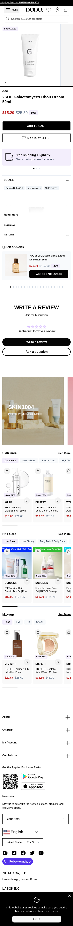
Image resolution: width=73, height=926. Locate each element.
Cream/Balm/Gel (14, 188)
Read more (11, 214)
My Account (9, 742)
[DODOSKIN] (34, 10)
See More (64, 453)
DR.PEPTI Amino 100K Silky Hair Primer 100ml (17, 671)
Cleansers (10, 460)
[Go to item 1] (33, 168)
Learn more (51, 911)
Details (9, 180)
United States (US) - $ (19, 842)
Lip (28, 622)
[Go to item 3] (39, 168)
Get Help (7, 729)
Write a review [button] (36, 342)
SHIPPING (9, 225)
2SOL (5, 91)
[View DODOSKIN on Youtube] (41, 853)
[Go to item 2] (36, 168)
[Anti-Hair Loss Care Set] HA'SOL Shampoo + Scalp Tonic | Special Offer (47, 590)
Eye (18, 622)
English (16, 832)
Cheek (39, 622)
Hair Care (10, 541)
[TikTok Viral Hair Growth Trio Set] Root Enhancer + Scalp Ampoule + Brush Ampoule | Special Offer (16, 590)
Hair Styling (28, 541)
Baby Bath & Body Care (52, 541)
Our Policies (9, 755)
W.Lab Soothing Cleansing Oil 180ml (15, 509)
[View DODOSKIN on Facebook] (23, 853)
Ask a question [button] (37, 351)
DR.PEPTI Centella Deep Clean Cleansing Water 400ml (47, 509)
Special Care (48, 460)
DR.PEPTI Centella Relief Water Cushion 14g (46, 671)
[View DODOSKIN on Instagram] (5, 853)
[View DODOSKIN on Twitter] (32, 853)
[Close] (69, 896)
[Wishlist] (49, 10)
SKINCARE (51, 188)
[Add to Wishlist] (26, 500)
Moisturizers (34, 188)
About (6, 716)
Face (7, 622)
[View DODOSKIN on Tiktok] (14, 853)
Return (9, 234)
